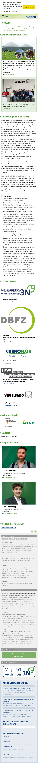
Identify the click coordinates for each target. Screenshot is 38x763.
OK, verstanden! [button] (29, 7)
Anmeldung (11, 74)
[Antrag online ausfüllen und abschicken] (19, 671)
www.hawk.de (9, 384)
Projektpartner (7, 29)
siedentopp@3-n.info (11, 513)
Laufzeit (26, 29)
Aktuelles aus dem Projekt (10, 27)
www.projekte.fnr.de (9, 528)
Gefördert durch (17, 29)
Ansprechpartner (7, 30)
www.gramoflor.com (11, 363)
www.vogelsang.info (11, 405)
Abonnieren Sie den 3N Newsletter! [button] (19, 655)
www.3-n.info (9, 302)
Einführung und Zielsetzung (26, 27)
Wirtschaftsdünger (22, 538)
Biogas (5, 538)
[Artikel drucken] (32, 531)
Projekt (12, 538)
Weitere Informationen (20, 30)
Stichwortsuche (9, 727)
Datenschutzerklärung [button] (10, 11)
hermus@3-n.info (10, 477)
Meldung (8, 108)
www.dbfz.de (9, 342)
